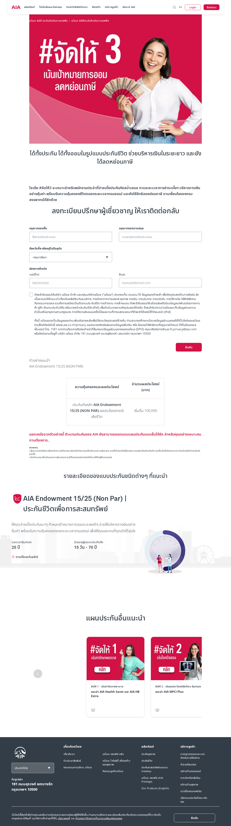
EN (180, 7)
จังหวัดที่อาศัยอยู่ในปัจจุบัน (45, 248)
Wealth (96, 7)
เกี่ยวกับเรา (69, 754)
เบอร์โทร (34, 274)
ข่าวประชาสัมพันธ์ (72, 760)
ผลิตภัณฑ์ (29, 7)
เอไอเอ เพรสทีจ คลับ (113, 754)
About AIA (129, 7)
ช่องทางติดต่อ (38, 269)
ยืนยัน (188, 347)
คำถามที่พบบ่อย (188, 764)
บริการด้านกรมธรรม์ (190, 771)
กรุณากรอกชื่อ (38, 228)
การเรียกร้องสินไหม (190, 777)
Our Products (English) (155, 788)
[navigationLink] (16, 7)
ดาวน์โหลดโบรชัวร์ (27, 557)
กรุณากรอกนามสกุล (131, 228)
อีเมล (122, 274)
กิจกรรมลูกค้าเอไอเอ (113, 771)
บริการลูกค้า (111, 7)
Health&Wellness (77, 7)
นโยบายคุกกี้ (64, 818)
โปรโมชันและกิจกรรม (50, 7)
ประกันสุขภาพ (148, 754)
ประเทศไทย (21, 768)
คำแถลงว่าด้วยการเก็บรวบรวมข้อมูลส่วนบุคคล (99, 818)
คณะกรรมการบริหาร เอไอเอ (78, 767)
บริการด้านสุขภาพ (189, 784)
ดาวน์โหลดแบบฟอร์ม (191, 791)
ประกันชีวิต (146, 760)
